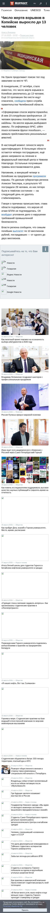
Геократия (6, 10)
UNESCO (36, 10)
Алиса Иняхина (8, 32)
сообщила (20, 101)
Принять (25, 910)
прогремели (39, 176)
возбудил (6, 214)
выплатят (18, 231)
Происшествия (26, 35)
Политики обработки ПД (12, 906)
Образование (21, 10)
